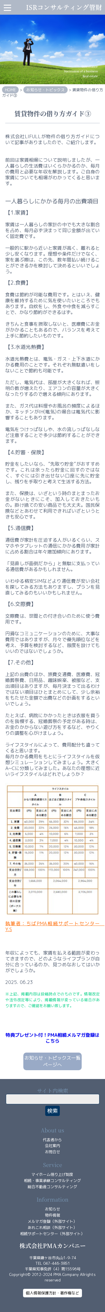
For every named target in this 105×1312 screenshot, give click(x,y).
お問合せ (52, 1151)
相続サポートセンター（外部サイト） (52, 1233)
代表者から (52, 1139)
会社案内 (52, 1145)
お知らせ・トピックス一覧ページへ (52, 1061)
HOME (10, 89)
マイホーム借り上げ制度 (52, 1174)
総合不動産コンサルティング (52, 1186)
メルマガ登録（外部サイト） (52, 1221)
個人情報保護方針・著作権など (52, 1293)
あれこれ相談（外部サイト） (52, 1227)
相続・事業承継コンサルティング (52, 1180)
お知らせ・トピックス (45, 89)
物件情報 (52, 1215)
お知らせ (52, 1209)
